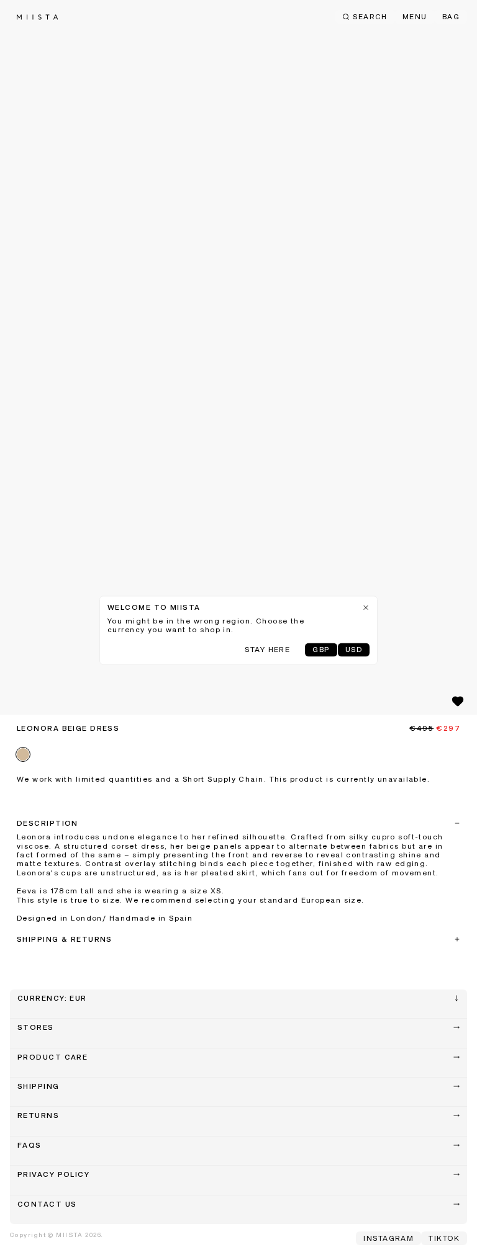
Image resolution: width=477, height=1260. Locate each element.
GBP (320, 650)
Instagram (388, 1239)
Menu (414, 17)
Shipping (38, 1087)
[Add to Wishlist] (458, 701)
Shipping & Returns (64, 940)
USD (353, 650)
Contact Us (46, 1205)
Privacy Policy (53, 1175)
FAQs (29, 1146)
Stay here (267, 650)
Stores (35, 1028)
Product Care (52, 1057)
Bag (451, 17)
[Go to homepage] (37, 17)
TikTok (444, 1239)
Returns (38, 1116)
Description (47, 824)
